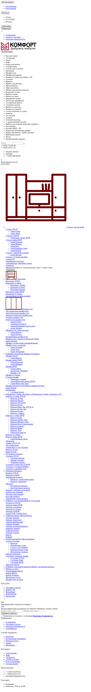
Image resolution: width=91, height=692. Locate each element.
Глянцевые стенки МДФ (20, 238)
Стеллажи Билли (17, 392)
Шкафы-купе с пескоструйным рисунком (22, 339)
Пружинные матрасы (19, 486)
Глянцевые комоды (18, 433)
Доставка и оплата (13, 588)
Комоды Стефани (17, 413)
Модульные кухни (13, 577)
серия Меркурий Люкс (19, 384)
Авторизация (11, 6)
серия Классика (16, 362)
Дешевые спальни (17, 462)
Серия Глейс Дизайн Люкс (16, 513)
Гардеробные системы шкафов (18, 296)
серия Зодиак (11, 388)
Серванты (10, 265)
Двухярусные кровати (14, 494)
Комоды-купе (11, 452)
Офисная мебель (28, 539)
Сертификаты (11, 629)
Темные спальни (17, 460)
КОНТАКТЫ (11, 594)
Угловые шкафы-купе (14, 318)
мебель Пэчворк (12, 575)
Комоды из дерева (13, 435)
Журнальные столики (19, 552)
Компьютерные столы (19, 550)
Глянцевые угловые (18, 379)
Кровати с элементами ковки (22, 479)
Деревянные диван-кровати (17, 499)
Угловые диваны (12, 533)
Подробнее (10, 270)
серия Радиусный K (18, 324)
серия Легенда (16, 335)
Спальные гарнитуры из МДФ (18, 465)
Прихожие (21, 279)
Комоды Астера (16, 398)
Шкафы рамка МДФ (14, 360)
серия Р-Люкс (16, 322)
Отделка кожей (12, 664)
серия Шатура (16, 358)
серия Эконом (16, 328)
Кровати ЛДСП (12, 473)
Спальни (18, 454)
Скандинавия (11, 653)
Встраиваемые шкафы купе (17, 337)
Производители (12, 641)
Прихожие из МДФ (13, 283)
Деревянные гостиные (15, 261)
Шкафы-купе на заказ (14, 580)
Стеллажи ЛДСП (17, 558)
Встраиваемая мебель (14, 571)
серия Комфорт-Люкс (19, 248)
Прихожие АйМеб (17, 285)
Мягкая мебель (26, 516)
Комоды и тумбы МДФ (15, 416)
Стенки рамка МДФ (14, 240)
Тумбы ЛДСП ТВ (13, 443)
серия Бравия (15, 251)
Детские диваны (12, 518)
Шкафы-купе (27, 309)
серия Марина (16, 244)
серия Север (15, 231)
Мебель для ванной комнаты (42, 567)
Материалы (10, 592)
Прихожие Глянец (17, 287)
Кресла (8, 535)
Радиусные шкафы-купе (15, 320)
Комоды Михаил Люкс (19, 422)
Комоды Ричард (16, 411)
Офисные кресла (12, 565)
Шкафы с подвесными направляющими (22, 343)
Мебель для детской (32, 501)
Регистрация (11, 8)
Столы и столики (13, 541)
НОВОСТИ (10, 590)
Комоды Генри (16, 418)
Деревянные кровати (14, 477)
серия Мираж (15, 332)
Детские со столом (13, 509)
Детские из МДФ (13, 511)
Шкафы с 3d (15, 373)
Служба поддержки (9, 633)
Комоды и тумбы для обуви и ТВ (47, 394)
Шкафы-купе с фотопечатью (17, 330)
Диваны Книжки (12, 524)
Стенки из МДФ (12, 236)
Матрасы (9, 484)
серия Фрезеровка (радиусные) (22, 326)
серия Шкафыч (16, 364)
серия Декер (15, 234)
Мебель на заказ (12, 569)
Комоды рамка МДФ (14, 437)
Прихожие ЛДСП (13, 281)
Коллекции (5, 649)
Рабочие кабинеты (13, 554)
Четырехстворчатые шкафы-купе (19, 315)
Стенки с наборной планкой (17, 253)
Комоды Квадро (16, 401)
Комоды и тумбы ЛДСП (15, 396)
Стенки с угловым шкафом (16, 257)
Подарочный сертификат (16, 639)
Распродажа (10, 596)
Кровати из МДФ (13, 475)
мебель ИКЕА (11, 573)
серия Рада (14, 246)
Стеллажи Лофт (16, 560)
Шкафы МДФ (11, 367)
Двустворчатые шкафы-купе (17, 311)
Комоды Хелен (12, 450)
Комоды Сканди (17, 426)
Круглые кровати (13, 496)
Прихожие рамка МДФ (15, 292)
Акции (8, 643)
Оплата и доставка (13, 37)
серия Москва (16, 255)
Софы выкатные (12, 531)
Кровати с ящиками (18, 482)
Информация (6, 618)
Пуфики (9, 537)
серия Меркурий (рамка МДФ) (22, 381)
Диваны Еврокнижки (14, 522)
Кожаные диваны (13, 528)
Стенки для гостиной (75, 227)
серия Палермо (16, 242)
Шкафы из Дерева (13, 375)
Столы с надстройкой (19, 548)
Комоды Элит (16, 430)
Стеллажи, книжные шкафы (17, 556)
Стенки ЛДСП (12, 229)
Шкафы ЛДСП (12, 356)
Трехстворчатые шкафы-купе (17, 313)
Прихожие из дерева (14, 294)
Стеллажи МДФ (16, 562)
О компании (11, 35)
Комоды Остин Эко (18, 409)
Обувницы (10, 441)
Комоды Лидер (16, 405)
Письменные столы (18, 545)
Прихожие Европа (17, 290)
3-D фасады (10, 657)
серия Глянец (15, 369)
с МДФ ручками (12, 660)
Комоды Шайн (16, 428)
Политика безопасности (15, 39)
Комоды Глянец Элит (19, 420)
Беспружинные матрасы (20, 488)
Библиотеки (10, 390)
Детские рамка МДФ (14, 505)
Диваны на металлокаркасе (17, 526)
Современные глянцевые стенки (19, 263)
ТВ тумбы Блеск (12, 445)
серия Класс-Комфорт (19, 371)
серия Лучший (16, 347)
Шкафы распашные (31, 354)
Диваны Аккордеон (14, 520)
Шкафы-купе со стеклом (15, 345)
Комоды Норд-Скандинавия (21, 424)
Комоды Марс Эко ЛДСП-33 (22, 407)
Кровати (18, 471)
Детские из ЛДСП (13, 503)
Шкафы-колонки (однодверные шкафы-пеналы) (25, 386)
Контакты (10, 637)
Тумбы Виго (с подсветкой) (17, 447)
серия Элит (15, 349)
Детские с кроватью (14, 507)
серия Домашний (17, 352)
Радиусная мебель (13, 662)
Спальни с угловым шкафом (17, 467)
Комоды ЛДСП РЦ (18, 403)
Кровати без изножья (14, 492)
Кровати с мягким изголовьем (18, 490)
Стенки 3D (10, 259)
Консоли (13, 543)
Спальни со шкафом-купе (16, 469)
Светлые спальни (17, 458)
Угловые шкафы (12, 377)
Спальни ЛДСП (12, 456)
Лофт (8, 655)
